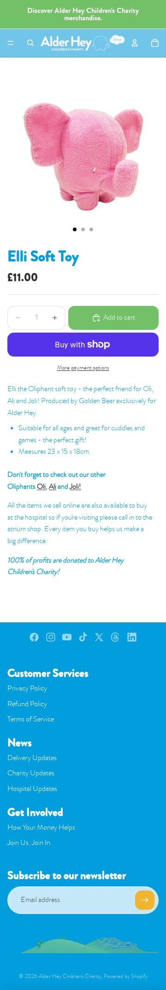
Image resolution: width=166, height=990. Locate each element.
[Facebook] (34, 637)
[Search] (30, 43)
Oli (41, 486)
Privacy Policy (27, 688)
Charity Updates (30, 773)
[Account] (135, 43)
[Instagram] (50, 637)
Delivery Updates (32, 758)
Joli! (75, 486)
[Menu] (10, 42)
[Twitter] (99, 637)
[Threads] (115, 637)
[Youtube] (66, 637)
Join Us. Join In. (29, 843)
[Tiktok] (83, 637)
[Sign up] (144, 900)
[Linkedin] (131, 637)
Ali (52, 486)
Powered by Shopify (126, 976)
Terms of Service (30, 719)
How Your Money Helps (41, 827)
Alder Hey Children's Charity (70, 976)
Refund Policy (27, 704)
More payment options (83, 367)
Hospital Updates (32, 789)
